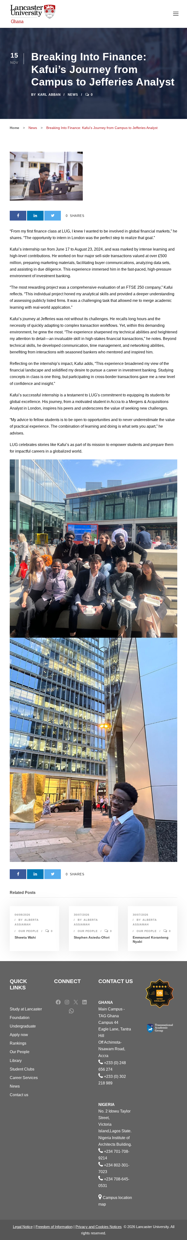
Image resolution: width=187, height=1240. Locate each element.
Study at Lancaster (26, 1009)
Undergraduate (23, 1026)
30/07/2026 (81, 914)
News (73, 94)
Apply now (19, 1035)
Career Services (24, 1078)
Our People (28, 931)
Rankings (18, 1043)
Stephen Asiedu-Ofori (92, 937)
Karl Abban (49, 94)
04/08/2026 (22, 914)
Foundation (19, 1018)
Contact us (19, 1095)
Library (16, 1061)
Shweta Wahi (25, 937)
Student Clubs (22, 1069)
